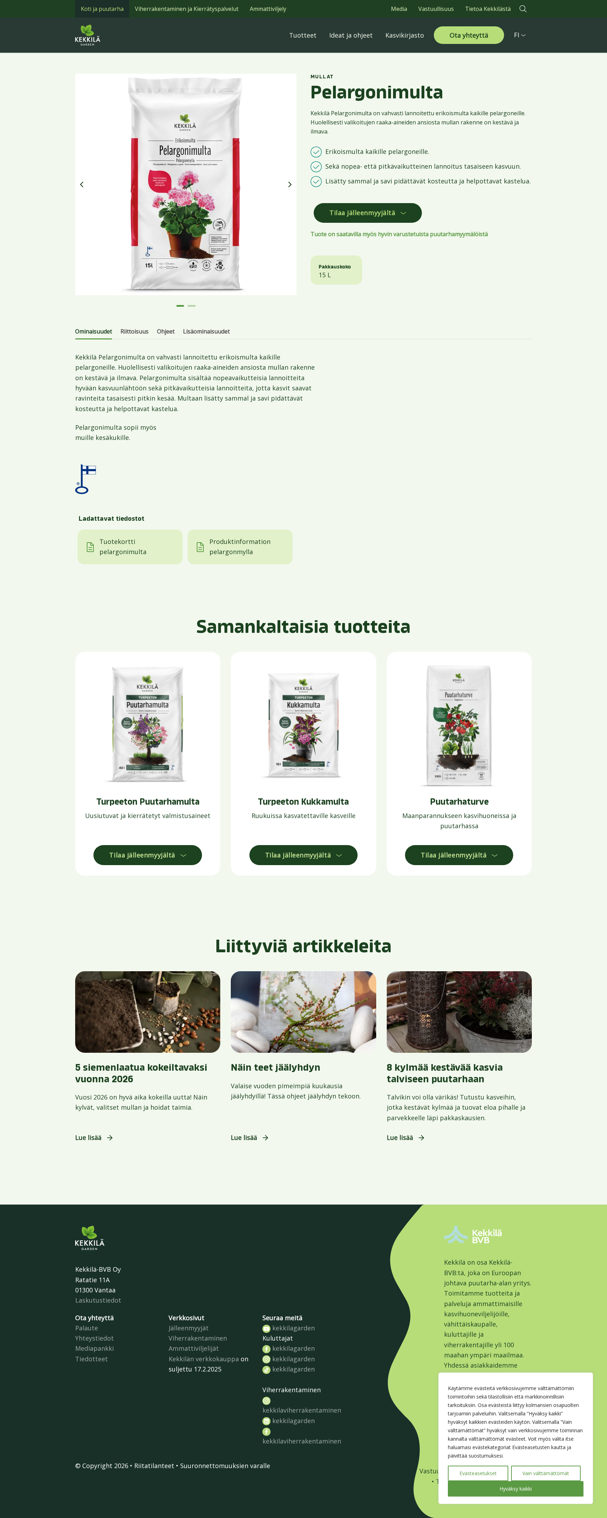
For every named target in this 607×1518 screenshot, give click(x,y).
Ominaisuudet (93, 331)
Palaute (86, 1328)
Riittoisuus (134, 331)
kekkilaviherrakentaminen (301, 1410)
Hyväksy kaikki (516, 1488)
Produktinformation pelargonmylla (239, 546)
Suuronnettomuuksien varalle (225, 1465)
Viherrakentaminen (198, 1338)
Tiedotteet (91, 1359)
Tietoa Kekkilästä (488, 9)
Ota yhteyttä (469, 35)
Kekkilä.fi (103, 35)
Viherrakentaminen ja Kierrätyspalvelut (187, 9)
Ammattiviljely (268, 9)
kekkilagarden (292, 1328)
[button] (523, 9)
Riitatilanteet (154, 1465)
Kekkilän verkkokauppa (204, 1359)
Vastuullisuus (436, 9)
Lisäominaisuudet (206, 331)
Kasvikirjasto (404, 35)
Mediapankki (94, 1348)
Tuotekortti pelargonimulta (122, 546)
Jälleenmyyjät (189, 1328)
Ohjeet (166, 331)
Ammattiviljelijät (194, 1348)
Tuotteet (302, 35)
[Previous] (82, 184)
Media (399, 9)
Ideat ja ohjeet (351, 35)
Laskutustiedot (98, 1300)
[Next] (289, 184)
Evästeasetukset (478, 1473)
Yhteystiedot (94, 1338)
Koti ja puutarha (102, 9)
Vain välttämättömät (545, 1473)
